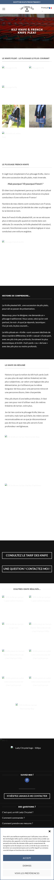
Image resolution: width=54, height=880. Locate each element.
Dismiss (27, 865)
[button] (49, 831)
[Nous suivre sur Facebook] (27, 780)
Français (45, 8)
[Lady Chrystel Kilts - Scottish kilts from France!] (27, 9)
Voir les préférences (27, 873)
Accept (27, 858)
